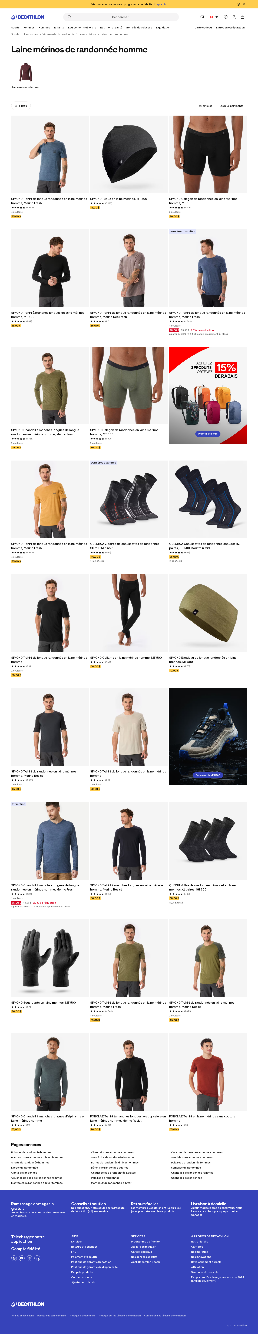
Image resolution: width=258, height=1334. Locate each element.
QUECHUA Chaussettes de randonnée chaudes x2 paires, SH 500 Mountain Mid (204, 546)
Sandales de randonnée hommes (192, 1157)
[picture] (50, 154)
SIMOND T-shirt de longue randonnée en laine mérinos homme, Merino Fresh (49, 201)
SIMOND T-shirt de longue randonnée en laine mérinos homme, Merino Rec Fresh (128, 315)
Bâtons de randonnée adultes (109, 1167)
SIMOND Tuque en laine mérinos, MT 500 (118, 199)
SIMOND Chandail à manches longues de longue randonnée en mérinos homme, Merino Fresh (45, 432)
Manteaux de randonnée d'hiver (111, 1182)
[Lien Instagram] (29, 1258)
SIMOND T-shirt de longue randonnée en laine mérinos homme (49, 660)
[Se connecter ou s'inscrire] (234, 17)
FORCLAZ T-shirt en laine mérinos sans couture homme (202, 1118)
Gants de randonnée (24, 1172)
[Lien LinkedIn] (37, 1258)
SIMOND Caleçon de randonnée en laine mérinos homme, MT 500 (203, 201)
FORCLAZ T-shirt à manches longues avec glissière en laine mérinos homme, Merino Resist (128, 1118)
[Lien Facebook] (14, 1258)
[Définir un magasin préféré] (202, 17)
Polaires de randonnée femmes (191, 1162)
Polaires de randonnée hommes (31, 1152)
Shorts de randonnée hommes (30, 1162)
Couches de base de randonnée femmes (36, 1177)
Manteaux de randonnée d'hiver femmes (37, 1182)
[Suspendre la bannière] (238, 4)
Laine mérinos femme (25, 87)
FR (216, 16)
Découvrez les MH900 (208, 775)
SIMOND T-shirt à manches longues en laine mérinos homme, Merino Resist (127, 887)
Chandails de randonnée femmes (192, 1172)
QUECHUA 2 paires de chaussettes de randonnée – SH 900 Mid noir (126, 546)
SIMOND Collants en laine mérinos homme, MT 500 (126, 657)
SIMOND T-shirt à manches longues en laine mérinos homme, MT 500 (48, 315)
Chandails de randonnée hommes (112, 1152)
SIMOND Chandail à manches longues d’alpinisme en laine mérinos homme (48, 1118)
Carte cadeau (203, 27)
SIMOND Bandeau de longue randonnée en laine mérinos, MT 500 (203, 660)
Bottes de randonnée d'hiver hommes (115, 1162)
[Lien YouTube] (22, 1258)
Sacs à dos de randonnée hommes (112, 1157)
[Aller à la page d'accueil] (27, 17)
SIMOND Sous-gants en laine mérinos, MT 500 (43, 1002)
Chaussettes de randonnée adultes (113, 1172)
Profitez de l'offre (207, 433)
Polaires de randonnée (105, 1177)
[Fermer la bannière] (244, 4)
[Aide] (225, 17)
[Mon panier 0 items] (242, 17)
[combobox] (233, 106)
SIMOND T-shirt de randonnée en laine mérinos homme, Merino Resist (44, 773)
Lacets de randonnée (24, 1167)
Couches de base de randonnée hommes (197, 1152)
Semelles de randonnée (186, 1167)
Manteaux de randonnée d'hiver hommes (37, 1157)
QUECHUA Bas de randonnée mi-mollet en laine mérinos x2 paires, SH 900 (202, 887)
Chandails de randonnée (186, 1177)
